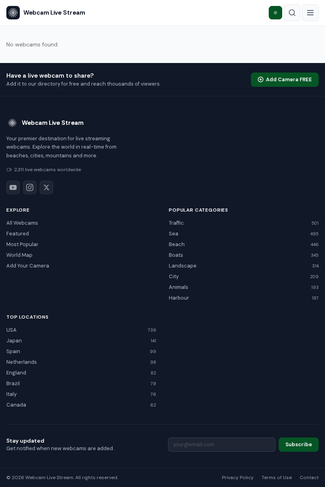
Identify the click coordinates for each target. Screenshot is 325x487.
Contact (309, 477)
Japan (81, 340)
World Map (19, 255)
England (81, 372)
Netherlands (81, 362)
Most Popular (22, 244)
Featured (17, 233)
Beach (244, 244)
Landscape (244, 265)
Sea (244, 233)
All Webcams (22, 223)
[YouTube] (13, 187)
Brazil (81, 383)
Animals (244, 287)
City (244, 276)
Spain (81, 351)
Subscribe (298, 444)
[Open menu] (310, 12)
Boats (244, 255)
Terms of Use (277, 477)
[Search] (292, 12)
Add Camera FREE (289, 79)
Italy (81, 394)
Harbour (244, 297)
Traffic (244, 223)
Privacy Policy (238, 477)
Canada (81, 404)
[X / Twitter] (46, 187)
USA (81, 330)
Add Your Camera (27, 265)
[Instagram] (29, 187)
